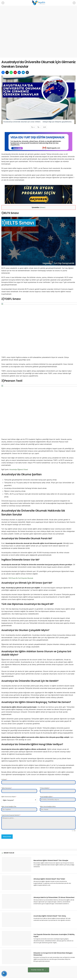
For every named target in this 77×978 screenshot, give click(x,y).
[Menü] (2, 2)
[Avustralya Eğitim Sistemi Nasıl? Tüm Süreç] (16, 919)
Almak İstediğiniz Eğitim (46, 796)
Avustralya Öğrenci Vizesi (18, 469)
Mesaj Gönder (7, 836)
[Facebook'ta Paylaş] (3, 72)
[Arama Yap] (74, 2)
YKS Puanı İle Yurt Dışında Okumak (20, 578)
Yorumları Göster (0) (37, 970)
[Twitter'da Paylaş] (7, 72)
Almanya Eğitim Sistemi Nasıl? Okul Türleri (49, 879)
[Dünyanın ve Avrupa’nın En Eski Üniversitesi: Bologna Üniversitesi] (16, 956)
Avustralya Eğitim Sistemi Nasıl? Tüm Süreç (50, 916)
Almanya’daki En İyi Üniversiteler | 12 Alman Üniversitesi (54, 897)
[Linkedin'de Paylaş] (19, 72)
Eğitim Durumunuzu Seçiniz (8, 796)
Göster (42, 207)
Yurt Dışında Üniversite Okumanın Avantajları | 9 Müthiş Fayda (54, 935)
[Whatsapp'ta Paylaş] (11, 72)
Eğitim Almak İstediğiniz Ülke (8, 806)
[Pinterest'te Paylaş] (15, 72)
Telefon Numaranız (6, 788)
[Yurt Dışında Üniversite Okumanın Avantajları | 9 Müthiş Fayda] (16, 938)
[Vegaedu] (38, 3)
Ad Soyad (4, 779)
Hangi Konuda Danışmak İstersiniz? (10, 815)
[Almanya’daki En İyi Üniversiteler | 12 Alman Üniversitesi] (16, 901)
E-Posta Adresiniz (45, 788)
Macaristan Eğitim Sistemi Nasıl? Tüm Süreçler (51, 860)
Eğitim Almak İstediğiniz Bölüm (48, 806)
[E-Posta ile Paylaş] (27, 72)
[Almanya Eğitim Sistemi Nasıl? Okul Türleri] (16, 882)
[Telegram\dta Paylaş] (23, 72)
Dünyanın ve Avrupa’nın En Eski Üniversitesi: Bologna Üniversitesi (53, 954)
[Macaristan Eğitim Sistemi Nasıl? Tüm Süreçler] (16, 864)
